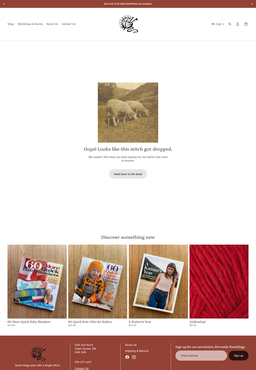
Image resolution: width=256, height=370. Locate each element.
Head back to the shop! (128, 174)
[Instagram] (134, 357)
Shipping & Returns (136, 350)
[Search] (230, 24)
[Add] (61, 312)
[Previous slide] (13, 282)
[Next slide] (61, 282)
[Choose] (242, 312)
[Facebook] (127, 357)
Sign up (238, 355)
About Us (130, 344)
